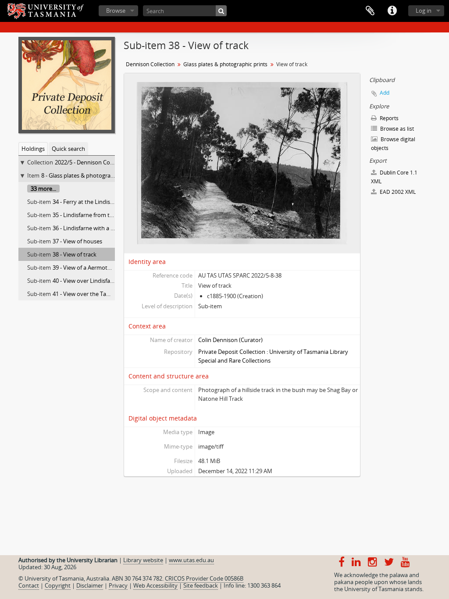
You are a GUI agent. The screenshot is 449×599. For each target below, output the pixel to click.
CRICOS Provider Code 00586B (204, 578)
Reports (388, 118)
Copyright (58, 585)
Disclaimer (89, 585)
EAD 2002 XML (397, 192)
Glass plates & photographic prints (225, 64)
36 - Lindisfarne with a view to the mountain (110, 228)
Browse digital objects (393, 143)
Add (384, 92)
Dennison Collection (150, 64)
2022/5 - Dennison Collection (92, 162)
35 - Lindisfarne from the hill (89, 215)
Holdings (33, 149)
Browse (115, 10)
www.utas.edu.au (191, 560)
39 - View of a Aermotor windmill (94, 267)
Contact (28, 585)
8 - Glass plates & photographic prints (89, 175)
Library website (143, 560)
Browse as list (396, 128)
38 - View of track (74, 254)
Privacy (118, 585)
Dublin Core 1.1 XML (394, 177)
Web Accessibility (155, 585)
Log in (423, 10)
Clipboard (370, 11)
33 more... (43, 189)
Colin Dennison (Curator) (230, 340)
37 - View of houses (77, 241)
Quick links (392, 11)
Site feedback (200, 585)
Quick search (68, 149)
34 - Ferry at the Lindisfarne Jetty (95, 202)
